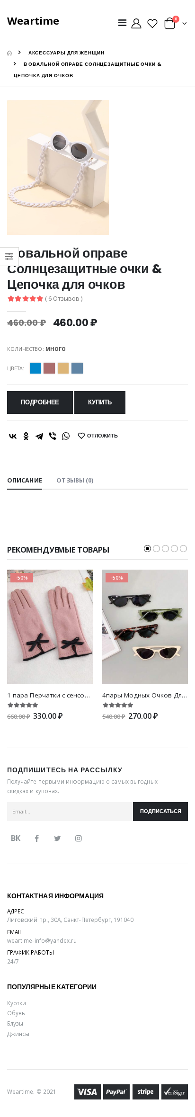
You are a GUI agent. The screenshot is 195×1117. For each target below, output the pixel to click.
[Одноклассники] (26, 436)
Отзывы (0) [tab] (74, 480)
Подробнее (40, 402)
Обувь (16, 1013)
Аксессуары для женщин (66, 52)
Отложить (102, 435)
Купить (100, 402)
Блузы (15, 1023)
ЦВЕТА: (15, 368)
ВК (15, 838)
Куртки (16, 1003)
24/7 (13, 961)
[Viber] (52, 436)
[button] (175, 25)
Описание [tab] (24, 480)
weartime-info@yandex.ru (42, 940)
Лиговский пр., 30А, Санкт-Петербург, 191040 (70, 919)
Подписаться (160, 811)
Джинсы (18, 1033)
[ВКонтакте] (12, 436)
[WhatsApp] (65, 436)
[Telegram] (39, 436)
